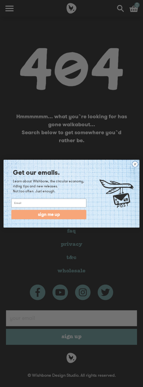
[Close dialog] (135, 164)
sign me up (49, 214)
